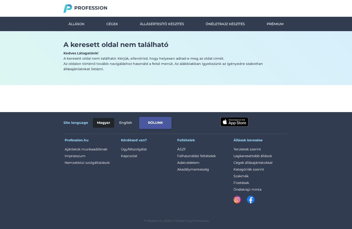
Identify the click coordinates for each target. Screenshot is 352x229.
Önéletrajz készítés (225, 24)
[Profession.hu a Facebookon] (251, 200)
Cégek (112, 24)
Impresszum (75, 156)
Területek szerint (247, 149)
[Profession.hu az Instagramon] (240, 200)
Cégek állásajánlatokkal (253, 162)
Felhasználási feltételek (196, 156)
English (125, 122)
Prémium (275, 24)
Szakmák (241, 176)
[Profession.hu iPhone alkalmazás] (234, 122)
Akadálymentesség (193, 169)
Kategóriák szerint (248, 169)
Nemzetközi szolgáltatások (87, 162)
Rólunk (155, 122)
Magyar (103, 122)
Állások (76, 24)
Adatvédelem (188, 162)
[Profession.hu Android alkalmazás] (268, 122)
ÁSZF (181, 149)
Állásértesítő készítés (162, 24)
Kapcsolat (129, 156)
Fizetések (241, 183)
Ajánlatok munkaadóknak (86, 149)
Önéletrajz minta (247, 189)
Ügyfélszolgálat (134, 149)
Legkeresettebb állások (252, 156)
